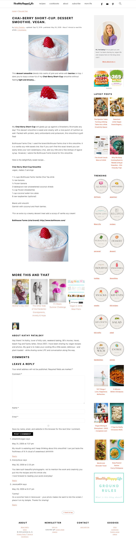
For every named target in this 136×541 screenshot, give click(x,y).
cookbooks (54, 3)
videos (115, 534)
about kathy (25, 527)
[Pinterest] (113, 4)
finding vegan (114, 532)
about (65, 3)
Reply (14, 456)
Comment (17, 374)
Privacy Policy (21, 534)
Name (15, 408)
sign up (54, 527)
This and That (23, 11)
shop (114, 527)
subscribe (76, 3)
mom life (88, 3)
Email (15, 417)
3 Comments (21, 30)
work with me (84, 527)
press (25, 529)
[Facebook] (101, 4)
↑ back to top (68, 512)
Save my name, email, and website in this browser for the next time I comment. (46, 429)
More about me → (108, 62)
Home (14, 11)
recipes (42, 3)
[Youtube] (107, 4)
